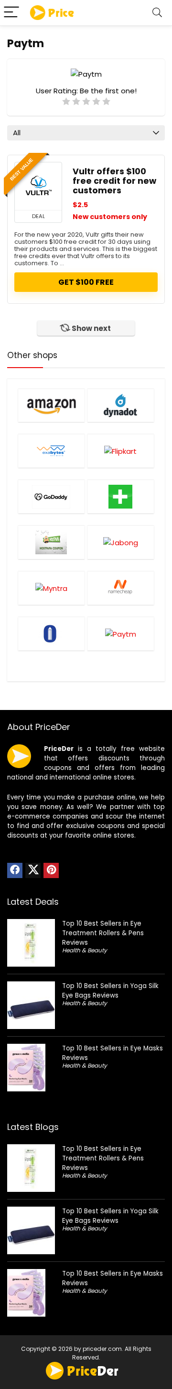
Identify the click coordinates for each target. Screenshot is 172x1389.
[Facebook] (14, 870)
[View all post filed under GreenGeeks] (120, 496)
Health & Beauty (84, 950)
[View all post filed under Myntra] (51, 588)
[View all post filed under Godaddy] (51, 496)
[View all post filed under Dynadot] (120, 405)
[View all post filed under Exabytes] (51, 451)
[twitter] (33, 870)
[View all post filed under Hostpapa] (51, 542)
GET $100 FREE (86, 282)
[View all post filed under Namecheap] (120, 588)
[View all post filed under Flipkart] (120, 451)
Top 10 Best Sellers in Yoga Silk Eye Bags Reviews (110, 990)
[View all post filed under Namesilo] (51, 633)
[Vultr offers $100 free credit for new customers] (38, 186)
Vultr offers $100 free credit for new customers (114, 181)
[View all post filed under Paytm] (120, 633)
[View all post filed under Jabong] (120, 542)
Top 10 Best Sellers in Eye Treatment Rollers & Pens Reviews (103, 933)
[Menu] (11, 12)
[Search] (157, 12)
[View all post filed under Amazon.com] (51, 405)
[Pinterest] (51, 870)
